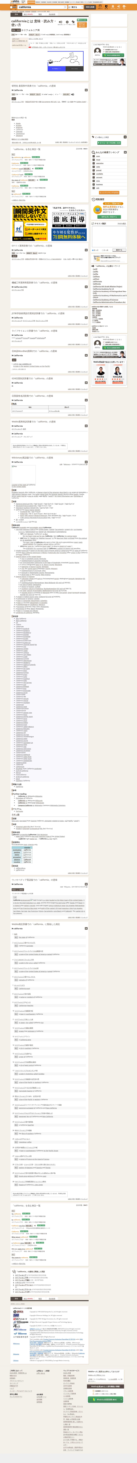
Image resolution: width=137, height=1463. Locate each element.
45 (82, 464)
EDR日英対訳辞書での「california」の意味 (32, 378)
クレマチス (31, 977)
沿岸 (30, 1173)
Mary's (46, 565)
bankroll (26, 629)
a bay (21, 1082)
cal (17, 868)
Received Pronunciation (24, 506)
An (21, 563)
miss (98, 181)
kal (41, 508)
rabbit (25, 727)
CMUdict (15, 1360)
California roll (21, 733)
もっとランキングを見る (109, 192)
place (37, 565)
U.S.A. (31, 963)
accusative (17, 857)
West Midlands (50, 583)
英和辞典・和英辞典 (24, 11)
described (63, 492)
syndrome (37, 769)
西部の (27, 364)
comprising (65, 551)
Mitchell (30, 534)
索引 (61, 142)
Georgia (39, 1168)
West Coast (64, 900)
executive (99, 163)
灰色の (46, 1173)
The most (19, 529)
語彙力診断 (95, 329)
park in (39, 579)
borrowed (23, 821)
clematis (22, 980)
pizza (25, 719)
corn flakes (27, 655)
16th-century (16, 494)
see (71, 496)
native (22, 997)
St (41, 593)
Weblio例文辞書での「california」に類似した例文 (36, 924)
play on (30, 496)
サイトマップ (14, 1383)
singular (31, 845)
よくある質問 (113, 1379)
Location (15, 485)
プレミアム (113, 8)
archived (71, 538)
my (27, 536)
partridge (29, 946)
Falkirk (26, 597)
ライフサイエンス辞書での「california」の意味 (34, 330)
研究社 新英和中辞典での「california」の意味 (34, 85)
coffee (29, 1142)
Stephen (42, 538)
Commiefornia (61, 532)
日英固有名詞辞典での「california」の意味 (32, 395)
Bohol (33, 609)
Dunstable (38, 591)
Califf (95, 269)
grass (25, 675)
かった (41, 1173)
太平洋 (15, 364)
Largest (67, 529)
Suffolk (37, 587)
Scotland (24, 512)
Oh (55, 536)
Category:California (25, 805)
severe (67, 548)
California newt (21, 707)
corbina (26, 653)
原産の (28, 1028)
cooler (25, 651)
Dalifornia (19, 787)
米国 (27, 102)
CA (68, 102)
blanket (26, 635)
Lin (32, 546)
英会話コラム (95, 331)
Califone (96, 276)
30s (57, 542)
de (77, 492)
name (37, 494)
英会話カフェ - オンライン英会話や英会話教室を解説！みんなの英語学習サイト (73, 1434)
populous (26, 529)
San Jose (24, 911)
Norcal (18, 773)
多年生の (47, 1105)
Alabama (29, 1168)
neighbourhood (27, 583)
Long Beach (57, 911)
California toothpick (23, 755)
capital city (79, 911)
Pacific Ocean (53, 1151)
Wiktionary (67, 464)
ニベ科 (50, 1173)
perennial (22, 1108)
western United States (31, 366)
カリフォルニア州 (18, 102)
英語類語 (43, 2)
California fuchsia (22, 673)
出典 (61, 464)
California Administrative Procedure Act (109, 302)
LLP (65, 546)
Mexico (44, 553)
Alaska (18, 123)
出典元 (57, 142)
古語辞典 (94, 317)
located (52, 900)
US (73, 551)
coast (44, 1176)
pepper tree (27, 713)
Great (70, 593)
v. (34, 1185)
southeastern (31, 1014)
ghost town (26, 575)
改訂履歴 (38, 1344)
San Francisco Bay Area (28, 908)
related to (55, 821)
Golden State (81, 102)
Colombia (43, 601)
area (24, 585)
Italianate (25, 829)
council (31, 597)
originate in (32, 1031)
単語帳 (94, 328)
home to (18, 906)
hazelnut (26, 679)
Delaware (19, 136)
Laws (48, 546)
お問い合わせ (41, 1373)
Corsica (46, 1159)
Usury (44, 546)
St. (43, 565)
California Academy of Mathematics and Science (110, 296)
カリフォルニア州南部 (22, 1079)
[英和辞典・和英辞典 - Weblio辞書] (15, 1)
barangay (20, 607)
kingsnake (27, 691)
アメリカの (18, 960)
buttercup (27, 643)
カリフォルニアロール (23, 1289)
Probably (15, 492)
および (28, 1113)
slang (41, 532)
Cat (32, 743)
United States (21, 487)
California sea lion (22, 735)
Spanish (21, 492)
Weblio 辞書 (15, 11)
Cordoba (41, 1074)
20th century (29, 516)
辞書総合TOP (14, 1386)
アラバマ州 (19, 1164)
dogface (26, 665)
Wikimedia (38, 805)
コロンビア (19, 1139)
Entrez (25, 338)
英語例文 (38, 2)
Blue (46, 534)
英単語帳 (54, 2)
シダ (51, 1113)
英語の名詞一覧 (16, 142)
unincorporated (28, 563)
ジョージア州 (28, 1164)
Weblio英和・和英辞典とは (18, 1373)
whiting (30, 1176)
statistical (57, 906)
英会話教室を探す (98, 2)
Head (98, 160)
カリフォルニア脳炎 (22, 1280)
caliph (50, 496)
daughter (19, 769)
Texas (80, 903)
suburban (25, 579)
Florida (47, 1168)
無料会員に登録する (109, 217)
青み (36, 1173)
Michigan (45, 567)
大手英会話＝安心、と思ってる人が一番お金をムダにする (48, 47)
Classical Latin (21, 827)
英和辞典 (33, 11)
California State (21, 745)
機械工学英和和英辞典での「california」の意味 (34, 282)
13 (28, 538)
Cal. (59, 102)
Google (32, 338)
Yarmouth (75, 593)
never (76, 542)
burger (25, 639)
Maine (76, 563)
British (33, 508)
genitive (25, 835)
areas (73, 553)
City (24, 647)
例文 (25, 14)
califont (96, 279)
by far (17, 903)
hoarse (32, 510)
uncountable (34, 528)
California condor (22, 649)
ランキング (71, 142)
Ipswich (31, 587)
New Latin (15, 821)
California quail (21, 725)
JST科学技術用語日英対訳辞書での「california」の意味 (38, 313)
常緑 (48, 1113)
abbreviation (30, 532)
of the (20, 485)
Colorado (19, 132)
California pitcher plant (24, 717)
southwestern (31, 1151)
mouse (25, 701)
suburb (31, 589)
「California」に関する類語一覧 (19, 369)
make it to (21, 1249)
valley (25, 759)
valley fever (27, 757)
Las (70, 492)
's (62, 494)
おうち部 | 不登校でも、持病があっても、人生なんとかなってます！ (73, 1442)
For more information (62, 496)
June (29, 546)
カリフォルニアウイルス (24, 1285)
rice (27, 1023)
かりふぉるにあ (54, 411)
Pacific (47, 366)
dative (17, 855)
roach (25, 731)
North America (55, 551)
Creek (25, 657)
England (31, 577)
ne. (38, 512)
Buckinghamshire (50, 589)
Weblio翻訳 (122, 223)
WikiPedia (40, 338)
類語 (40, 14)
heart (30, 536)
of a (35, 548)
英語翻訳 (67, 2)
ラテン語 (15, 814)
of (19, 180)
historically (52, 553)
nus (24, 868)
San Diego (16, 911)
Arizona (18, 125)
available (99, 174)
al (44, 496)
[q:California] (17, 801)
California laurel (22, 693)
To (12, 157)
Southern (26, 508)
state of (25, 485)
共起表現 (49, 2)
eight (43, 908)
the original (83, 538)
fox (36, 645)
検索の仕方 (13, 1376)
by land (59, 903)
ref (25, 581)
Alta (78, 553)
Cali (45, 532)
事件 (44, 1182)
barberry (26, 631)
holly (25, 681)
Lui (37, 538)
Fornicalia (19, 811)
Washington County (37, 573)
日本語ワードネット (35, 1329)
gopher (21, 1168)
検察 (29, 1182)
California (21, 801)
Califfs (95, 272)
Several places (21, 557)
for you (42, 536)
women (30, 544)
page (69, 546)
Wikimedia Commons (57, 805)
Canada (36, 599)
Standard (19, 508)
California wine (25, 1040)
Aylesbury (39, 589)
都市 (31, 1045)
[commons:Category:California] (17, 805)
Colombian (23, 1142)
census (51, 906)
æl (36, 504)
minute (25, 699)
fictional (54, 494)
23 (80, 464)
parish (56, 579)
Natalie (33, 538)
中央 (27, 1062)
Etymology (77, 496)
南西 (22, 1147)
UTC (84, 464)
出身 (27, 1054)
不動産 (34, 1088)
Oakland (68, 911)
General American (22, 504)
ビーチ (28, 1002)
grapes (21, 1031)
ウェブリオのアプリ (16, 1397)
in (68, 492)
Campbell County (32, 559)
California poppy (22, 723)
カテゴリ (78, 142)
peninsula (36, 553)
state (47, 900)
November (28, 540)
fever (25, 671)
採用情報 (39, 1402)
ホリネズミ (52, 1164)
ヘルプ (12, 1388)
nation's (27, 906)
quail (21, 169)
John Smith (39, 1185)
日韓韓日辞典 (67, 1388)
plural (41, 528)
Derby (30, 585)
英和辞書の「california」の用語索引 (18, 1303)
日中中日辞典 (67, 1386)
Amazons (56, 492)
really (80, 542)
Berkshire (78, 579)
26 (23, 540)
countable (23, 528)
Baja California (27, 553)
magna (32, 839)
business (99, 184)
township (25, 567)
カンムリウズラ (19, 985)
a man (21, 1057)
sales (98, 167)
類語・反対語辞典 (97, 310)
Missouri (54, 569)
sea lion (22, 1226)
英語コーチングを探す (86, 2)
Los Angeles (78, 529)
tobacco (31, 727)
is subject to (60, 548)
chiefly (18, 551)
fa (46, 496)
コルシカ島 (19, 1156)
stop (24, 747)
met (32, 542)
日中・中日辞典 (96, 313)
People (21, 1185)
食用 (30, 1122)
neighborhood (27, 561)
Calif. (55, 102)
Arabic (36, 496)
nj (40, 504)
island (45, 492)
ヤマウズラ (31, 943)
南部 (27, 1045)
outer (24, 591)
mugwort (26, 703)
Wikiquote (38, 801)
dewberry (26, 663)
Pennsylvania (49, 573)
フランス (27, 1156)
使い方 (106, 8)
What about (16, 1237)
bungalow (26, 637)
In (12, 194)
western (37, 1099)
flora (23, 1134)
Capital (51, 529)
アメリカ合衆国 (35, 951)
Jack (24, 685)
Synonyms (22, 532)
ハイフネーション (22, 522)
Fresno (41, 911)
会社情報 (39, 1399)
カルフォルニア (41, 321)
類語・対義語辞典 (68, 1376)
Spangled (26, 743)
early (22, 516)
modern (19, 829)
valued (25, 544)
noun (25, 845)
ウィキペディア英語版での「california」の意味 (34, 879)
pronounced (25, 900)
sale (97, 188)
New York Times (62, 538)
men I (28, 542)
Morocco (42, 605)
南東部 (28, 1011)
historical (24, 551)
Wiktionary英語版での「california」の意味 (32, 457)
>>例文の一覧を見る (18, 200)
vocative (17, 862)
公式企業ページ (41, 1397)
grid (21, 581)
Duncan (48, 538)
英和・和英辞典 (96, 312)
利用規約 (12, 1378)
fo (38, 504)
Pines (25, 715)
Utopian (40, 492)
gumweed (29, 1108)
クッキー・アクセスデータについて (21, 1391)
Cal (30, 522)
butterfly (32, 665)
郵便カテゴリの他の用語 (20, 139)
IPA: (31, 504)
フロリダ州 (38, 1164)
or (26, 997)
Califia (95, 274)
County (71, 563)
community (38, 563)
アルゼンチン (30, 1071)
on (21, 540)
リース (38, 1088)
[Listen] (31, 900)
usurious (40, 548)
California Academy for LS (103, 289)
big (51, 839)
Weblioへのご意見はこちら (96, 1375)
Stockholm (56, 563)
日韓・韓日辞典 (96, 315)
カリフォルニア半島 (38, 1113)
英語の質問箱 (67, 1404)
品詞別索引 (84, 142)
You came (15, 1257)
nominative (17, 850)
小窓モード (100, 8)
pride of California (22, 777)
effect (25, 667)
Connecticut (20, 134)
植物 (60, 1105)
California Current (22, 659)
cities (71, 908)
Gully (25, 677)
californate (97, 281)
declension (44, 835)
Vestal (62, 546)
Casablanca (34, 605)
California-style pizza (23, 749)
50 (57, 908)
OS (84, 579)
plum (25, 721)
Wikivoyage (40, 803)
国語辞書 (94, 308)
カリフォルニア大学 (22, 1292)
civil (71, 548)
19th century (25, 518)
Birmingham (39, 583)
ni (22, 520)
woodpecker (27, 761)
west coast (44, 551)
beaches (30, 1005)
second (32, 906)
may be (23, 496)
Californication (21, 763)
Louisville (37, 561)
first (38, 835)
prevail (98, 170)
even (98, 156)
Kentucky (42, 559)
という (27, 951)
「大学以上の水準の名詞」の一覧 (31, 142)
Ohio (43, 571)
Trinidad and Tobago (30, 611)
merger (37, 510)
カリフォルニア (17, 321)
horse (27, 510)
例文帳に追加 (35, 157)
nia (35, 522)
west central (29, 1065)
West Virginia (45, 575)
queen (76, 494)
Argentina (29, 1074)
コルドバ (18, 1071)
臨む (20, 364)
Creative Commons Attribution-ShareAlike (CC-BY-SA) (59, 1339)
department (35, 601)
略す (80, 259)
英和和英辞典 (31, 2)
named (49, 954)
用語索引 (65, 142)
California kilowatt (22, 687)
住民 (29, 994)
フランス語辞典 (68, 1391)
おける (29, 1088)
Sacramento (46, 102)
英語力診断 (61, 2)
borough (25, 573)
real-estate (23, 1091)
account (99, 177)
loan (44, 548)
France (29, 1159)
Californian (20, 705)
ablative (17, 860)
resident (30, 997)
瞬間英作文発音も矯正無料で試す (82, 24)
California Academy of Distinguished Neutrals (109, 292)
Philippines (45, 607)
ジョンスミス (38, 1182)
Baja (20, 555)
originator (29, 548)
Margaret (46, 593)
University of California (24, 613)
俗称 (71, 102)
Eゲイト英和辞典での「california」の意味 (32, 245)
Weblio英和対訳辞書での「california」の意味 (34, 421)
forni (28, 860)
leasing (29, 1091)
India (22, 514)
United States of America (38, 954)
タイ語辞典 (95, 320)
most (60, 908)
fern (28, 1116)
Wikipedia (38, 796)
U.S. (34, 903)
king (24, 689)
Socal (18, 779)
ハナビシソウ (20, 1282)
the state (15, 180)
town (49, 563)
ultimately (48, 821)
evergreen (22, 1116)
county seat (32, 569)
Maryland (58, 565)
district (24, 587)
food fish (31, 1125)
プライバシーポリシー (17, 1381)
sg (21, 835)
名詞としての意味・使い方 (36, 39)
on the (42, 366)
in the (21, 366)
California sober (21, 739)
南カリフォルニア (21, 1130)
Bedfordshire (47, 591)
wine (22, 1243)
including (63, 553)
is (84, 911)
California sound (22, 741)
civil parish (63, 593)
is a (48, 839)
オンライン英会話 (75, 2)
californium (20, 767)
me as (51, 544)
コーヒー (27, 1139)
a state (16, 366)
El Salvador (43, 603)
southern (25, 589)
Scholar (18, 338)
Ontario (30, 599)
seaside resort (27, 593)
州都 (39, 102)
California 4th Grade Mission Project (107, 286)
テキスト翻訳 (100, 223)
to (22, 157)
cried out (36, 536)
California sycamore (23, 751)
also (57, 553)
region (32, 551)
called (35, 963)
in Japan (22, 1023)
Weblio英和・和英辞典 (36, 1343)
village (31, 579)
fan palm (26, 669)
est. (36, 839)
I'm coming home (70, 536)
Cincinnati (37, 571)
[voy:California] (17, 803)
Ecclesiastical (34, 829)
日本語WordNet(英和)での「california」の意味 (34, 351)
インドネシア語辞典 (97, 319)
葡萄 (31, 1028)
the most (35, 836)
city (71, 529)
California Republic (23, 729)
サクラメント (47, 259)
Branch (33, 567)
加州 (24, 429)
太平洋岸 (32, 102)
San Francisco (33, 911)
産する (46, 1164)
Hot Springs (27, 683)
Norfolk (22, 595)
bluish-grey (23, 1176)
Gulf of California (22, 771)
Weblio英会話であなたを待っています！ (109, 362)
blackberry (27, 633)
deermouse (27, 661)
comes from (44, 494)
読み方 (35, 253)
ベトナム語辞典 (96, 322)
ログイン (119, 8)
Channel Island (28, 645)
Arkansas (19, 127)
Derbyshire (37, 585)
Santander (27, 601)
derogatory (51, 532)
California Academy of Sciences (105, 300)
